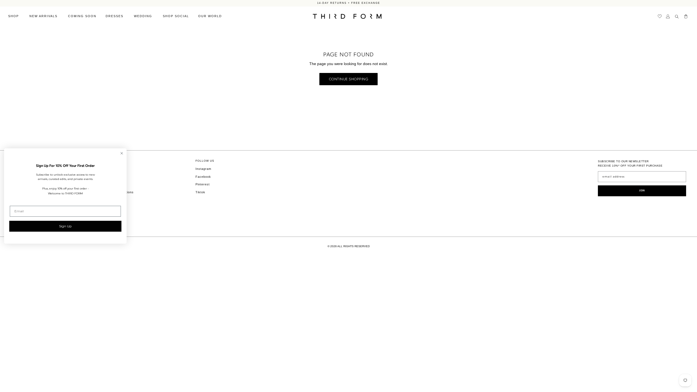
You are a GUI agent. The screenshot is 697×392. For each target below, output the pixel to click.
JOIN (642, 190)
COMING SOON (82, 16)
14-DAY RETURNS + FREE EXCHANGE (348, 3)
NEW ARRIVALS (44, 16)
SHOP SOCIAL (176, 16)
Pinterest (202, 184)
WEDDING (144, 16)
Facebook (203, 176)
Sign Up (65, 226)
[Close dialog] (121, 153)
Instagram (203, 168)
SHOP (14, 16)
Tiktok (200, 192)
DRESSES (115, 16)
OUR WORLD (210, 16)
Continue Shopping (348, 79)
